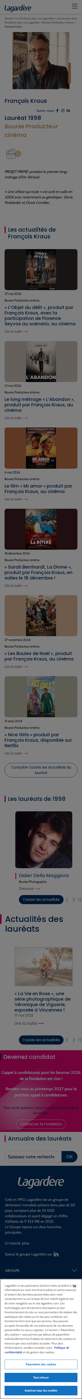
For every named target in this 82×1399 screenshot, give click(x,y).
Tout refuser (41, 1377)
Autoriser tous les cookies (41, 1390)
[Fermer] (75, 1286)
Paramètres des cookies (41, 1364)
